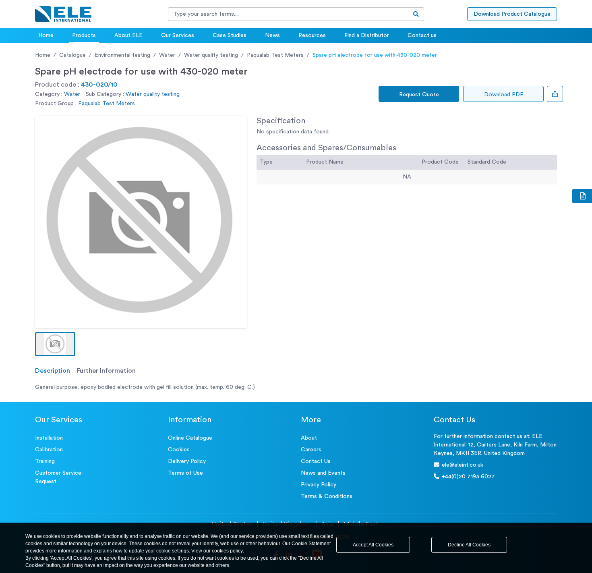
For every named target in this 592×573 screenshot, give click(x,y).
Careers (311, 450)
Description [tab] (52, 370)
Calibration (49, 450)
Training (45, 461)
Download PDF (503, 95)
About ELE (128, 35)
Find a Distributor (366, 35)
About (309, 438)
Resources (312, 35)
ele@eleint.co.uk (462, 465)
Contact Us (316, 461)
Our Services (177, 35)
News (272, 35)
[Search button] (416, 14)
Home (46, 35)
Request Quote (419, 95)
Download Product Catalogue (512, 14)
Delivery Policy (187, 461)
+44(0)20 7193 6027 (468, 477)
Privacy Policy (318, 485)
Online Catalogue (190, 438)
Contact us (422, 35)
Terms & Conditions (326, 496)
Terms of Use (185, 473)
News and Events (323, 473)
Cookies (179, 450)
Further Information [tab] (106, 370)
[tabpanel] (296, 387)
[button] (55, 344)
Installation (49, 438)
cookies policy (227, 551)
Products (84, 35)
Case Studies (229, 35)
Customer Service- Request (59, 477)
